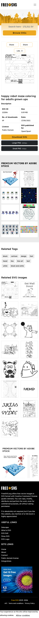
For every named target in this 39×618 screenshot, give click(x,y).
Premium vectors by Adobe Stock (19, 164)
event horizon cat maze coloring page (9, 392)
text (28, 261)
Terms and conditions (16, 603)
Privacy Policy (30, 603)
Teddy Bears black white (29, 294)
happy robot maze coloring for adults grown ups (9, 292)
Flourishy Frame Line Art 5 (10, 332)
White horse (8, 375)
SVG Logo (5, 539)
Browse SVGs (19, 33)
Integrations (6, 561)
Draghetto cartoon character (29, 372)
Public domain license (10, 558)
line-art (20, 261)
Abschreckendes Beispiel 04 (10, 354)
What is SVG (6, 530)
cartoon (14, 256)
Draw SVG (5, 536)
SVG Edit (4, 533)
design (23, 256)
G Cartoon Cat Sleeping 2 (9, 314)
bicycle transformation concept (29, 352)
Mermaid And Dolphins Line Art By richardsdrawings (11, 430)
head (5, 261)
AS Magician (28, 335)
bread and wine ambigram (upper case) (10, 410)
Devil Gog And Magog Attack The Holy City (29, 411)
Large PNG (19, 143)
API (6, 603)
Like (19, 51)
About (3, 552)
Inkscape (5, 527)
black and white (17, 266)
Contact (4, 555)
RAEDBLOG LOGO (29, 393)
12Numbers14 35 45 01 (29, 314)
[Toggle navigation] (35, 5)
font (31, 256)
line (12, 261)
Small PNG (19, 148)
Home (3, 549)
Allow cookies (23, 615)
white (5, 266)
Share (11, 45)
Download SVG (19, 137)
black (5, 256)
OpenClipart (26, 131)
